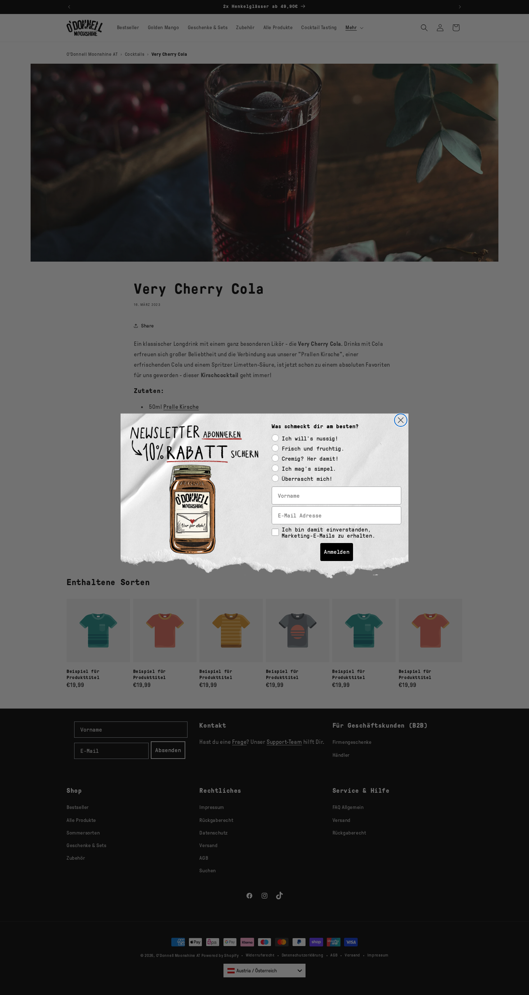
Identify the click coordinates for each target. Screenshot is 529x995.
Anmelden (336, 552)
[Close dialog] (400, 420)
